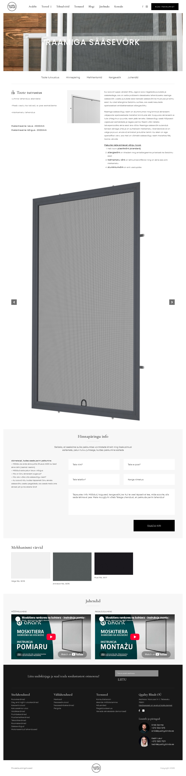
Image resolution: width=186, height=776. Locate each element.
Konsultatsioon (103, 699)
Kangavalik (115, 77)
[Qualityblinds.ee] (11, 6)
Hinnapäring (73, 77)
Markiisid (58, 699)
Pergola (57, 708)
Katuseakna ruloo (19, 708)
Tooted (45, 6)
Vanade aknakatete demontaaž (111, 711)
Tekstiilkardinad (18, 720)
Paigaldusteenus (104, 708)
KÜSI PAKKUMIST (165, 6)
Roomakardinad (18, 723)
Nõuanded (101, 705)
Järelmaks (104, 6)
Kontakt (118, 6)
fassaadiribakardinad (64, 705)
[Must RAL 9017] (113, 564)
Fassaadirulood (61, 702)
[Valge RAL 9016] (30, 565)
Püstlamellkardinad (20, 717)
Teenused (79, 6)
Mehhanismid (94, 77)
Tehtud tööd (62, 6)
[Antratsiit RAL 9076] (72, 567)
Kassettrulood (18, 705)
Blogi (91, 6)
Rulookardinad (18, 699)
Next (172, 302)
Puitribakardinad (19, 714)
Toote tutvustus (50, 77)
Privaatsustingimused (21, 768)
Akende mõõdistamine (107, 702)
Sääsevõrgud (17, 726)
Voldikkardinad (18, 711)
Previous (14, 302)
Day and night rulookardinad (24, 702)
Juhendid (133, 77)
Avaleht (33, 6)
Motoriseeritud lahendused (24, 729)
